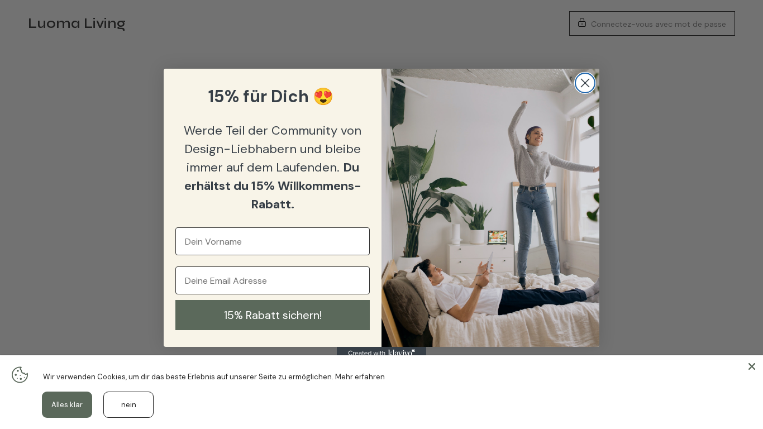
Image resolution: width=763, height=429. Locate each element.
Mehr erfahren (360, 377)
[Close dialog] (585, 83)
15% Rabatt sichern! (273, 315)
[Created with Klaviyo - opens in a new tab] (381, 353)
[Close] (751, 366)
